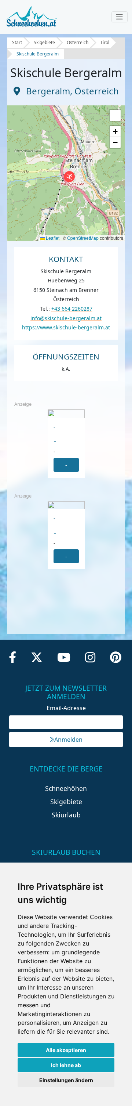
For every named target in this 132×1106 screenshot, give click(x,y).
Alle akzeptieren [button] (66, 1050)
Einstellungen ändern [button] (66, 1080)
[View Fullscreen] (115, 115)
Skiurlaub (66, 814)
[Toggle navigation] (119, 16)
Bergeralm (48, 91)
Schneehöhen (66, 788)
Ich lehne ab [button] (66, 1065)
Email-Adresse (66, 708)
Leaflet (52, 238)
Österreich (77, 42)
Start (17, 42)
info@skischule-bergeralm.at (66, 318)
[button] (69, 176)
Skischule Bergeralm (37, 54)
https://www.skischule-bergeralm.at (66, 327)
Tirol (104, 42)
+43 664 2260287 (71, 308)
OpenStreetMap (83, 238)
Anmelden (68, 739)
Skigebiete (44, 42)
